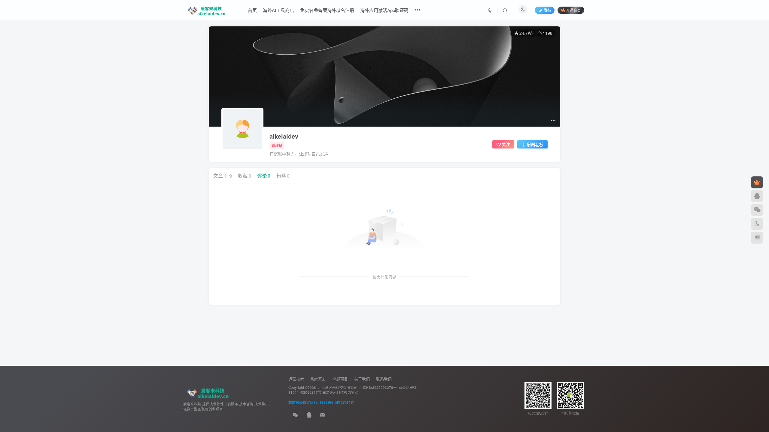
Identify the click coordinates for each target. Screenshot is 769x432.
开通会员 (573, 10)
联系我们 (384, 379)
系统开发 (318, 379)
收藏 (244, 175)
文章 (222, 175)
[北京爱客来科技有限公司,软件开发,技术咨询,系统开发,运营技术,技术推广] (206, 391)
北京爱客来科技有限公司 (337, 387)
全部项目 (340, 379)
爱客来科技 (335, 392)
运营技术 (296, 379)
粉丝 (283, 175)
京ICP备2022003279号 (378, 387)
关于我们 (362, 379)
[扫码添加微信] (757, 210)
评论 (263, 175)
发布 (547, 10)
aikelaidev (283, 136)
